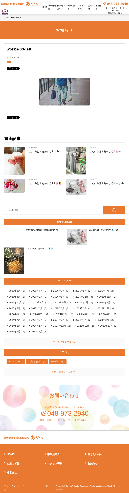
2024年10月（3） (65, 314)
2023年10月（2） (109, 325)
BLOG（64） (16, 361)
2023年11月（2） (86, 325)
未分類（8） (57, 361)
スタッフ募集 (81, 7)
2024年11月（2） (41, 314)
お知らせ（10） (37, 361)
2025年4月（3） (40, 308)
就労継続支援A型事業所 (20, 3)
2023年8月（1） (40, 331)
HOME (44, 7)
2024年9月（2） (88, 314)
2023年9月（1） (17, 331)
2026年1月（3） (62, 296)
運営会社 (98, 7)
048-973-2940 (117, 4)
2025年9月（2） (41, 302)
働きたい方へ (61, 7)
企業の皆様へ (71, 7)
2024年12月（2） (18, 314)
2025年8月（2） (63, 302)
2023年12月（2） (62, 325)
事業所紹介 (52, 7)
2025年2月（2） (84, 308)
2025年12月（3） (84, 296)
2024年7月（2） (17, 319)
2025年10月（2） (18, 302)
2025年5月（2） (17, 308)
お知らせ (91, 7)
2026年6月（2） (62, 290)
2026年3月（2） (17, 296)
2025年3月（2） (62, 308)
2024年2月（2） (17, 325)
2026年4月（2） (106, 290)
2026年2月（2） (40, 296)
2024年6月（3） (40, 319)
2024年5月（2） (62, 319)
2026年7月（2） (40, 290)
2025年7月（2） (85, 302)
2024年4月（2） (84, 319)
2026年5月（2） (84, 290)
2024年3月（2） (106, 319)
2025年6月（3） (107, 302)
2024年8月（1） (110, 314)
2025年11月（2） (108, 296)
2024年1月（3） (40, 325)
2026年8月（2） (17, 290)
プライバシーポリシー (15, 486)
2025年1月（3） (106, 308)
